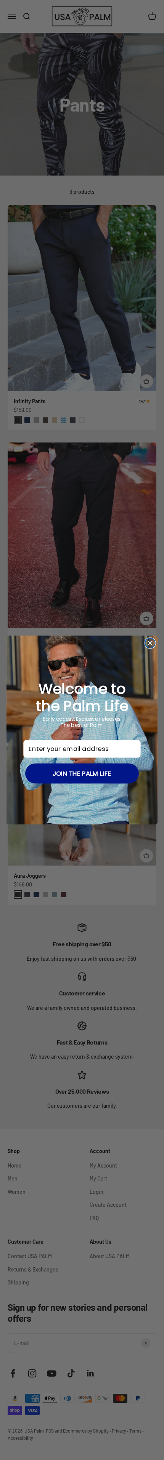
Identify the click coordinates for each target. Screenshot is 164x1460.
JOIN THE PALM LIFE (82, 773)
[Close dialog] (150, 643)
